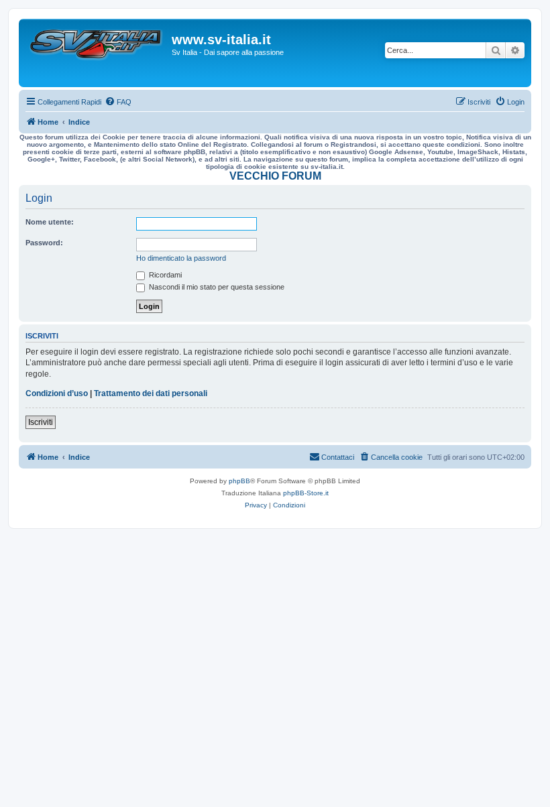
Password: (44, 243)
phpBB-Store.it (306, 493)
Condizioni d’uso (56, 393)
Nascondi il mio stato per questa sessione (215, 287)
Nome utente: (49, 222)
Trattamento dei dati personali (150, 393)
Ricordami (164, 275)
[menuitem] (118, 102)
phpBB (239, 481)
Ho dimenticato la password (181, 258)
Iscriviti (40, 422)
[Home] (97, 53)
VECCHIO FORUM (275, 176)
